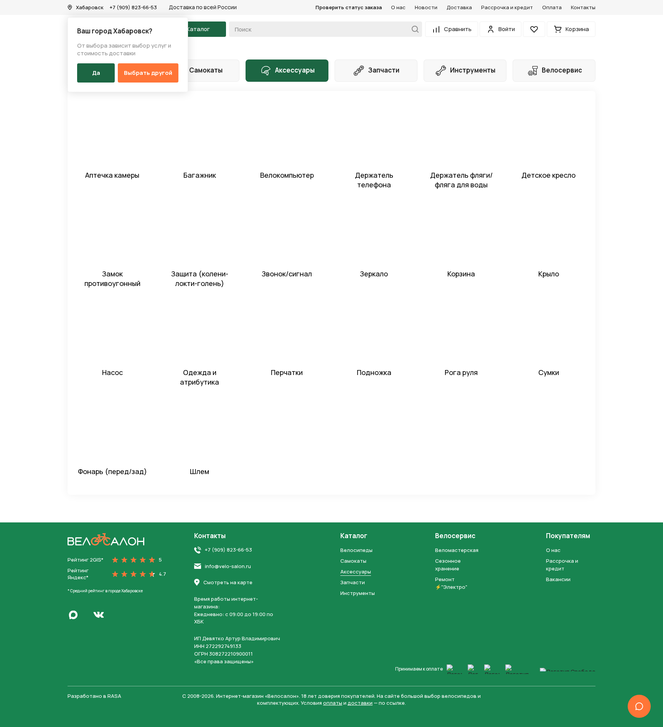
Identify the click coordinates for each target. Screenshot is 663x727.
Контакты (583, 7)
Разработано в (94, 695)
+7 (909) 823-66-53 (133, 7)
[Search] (413, 29)
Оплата (552, 7)
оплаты (332, 702)
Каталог (353, 536)
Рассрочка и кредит (507, 7)
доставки (360, 702)
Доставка (459, 7)
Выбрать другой (148, 73)
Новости (426, 7)
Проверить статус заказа (348, 7)
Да (96, 73)
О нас (398, 7)
